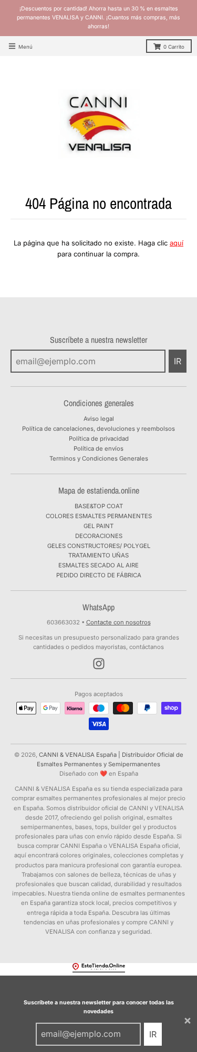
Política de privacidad (99, 438)
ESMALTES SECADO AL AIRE (98, 565)
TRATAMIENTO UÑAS (98, 555)
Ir (153, 1034)
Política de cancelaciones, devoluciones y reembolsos (98, 428)
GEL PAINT (98, 526)
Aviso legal (99, 418)
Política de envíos (98, 448)
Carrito (173, 47)
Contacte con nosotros (118, 622)
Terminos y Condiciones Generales (98, 458)
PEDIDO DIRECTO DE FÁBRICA (98, 575)
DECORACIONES (98, 536)
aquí (176, 243)
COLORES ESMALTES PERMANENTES (99, 516)
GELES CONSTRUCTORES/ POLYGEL (98, 546)
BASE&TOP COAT (99, 506)
